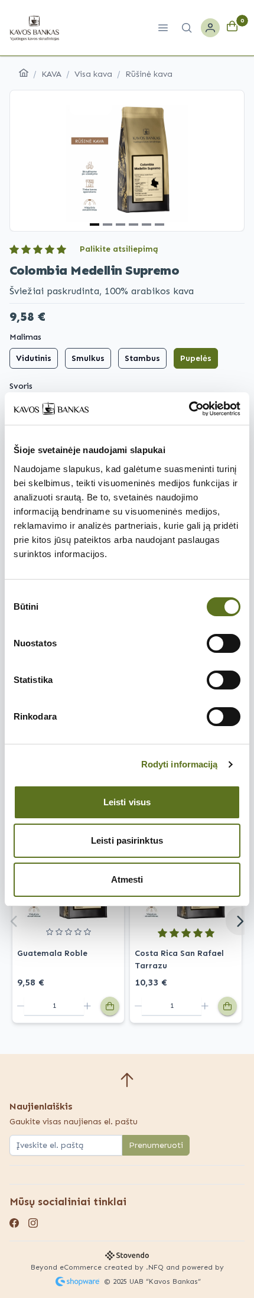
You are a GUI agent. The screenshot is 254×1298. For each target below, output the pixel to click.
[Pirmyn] (240, 921)
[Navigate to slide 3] (120, 224)
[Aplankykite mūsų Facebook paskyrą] (14, 1224)
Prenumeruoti (156, 1145)
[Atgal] (14, 921)
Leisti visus (127, 802)
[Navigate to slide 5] (146, 224)
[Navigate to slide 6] (159, 224)
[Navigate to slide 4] (133, 224)
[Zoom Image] (127, 160)
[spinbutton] (54, 1006)
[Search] (186, 27)
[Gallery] (127, 161)
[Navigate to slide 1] (94, 224)
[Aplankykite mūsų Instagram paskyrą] (33, 1224)
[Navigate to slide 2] (107, 224)
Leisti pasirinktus (127, 840)
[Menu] (163, 27)
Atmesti (127, 879)
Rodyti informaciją (179, 764)
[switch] (223, 643)
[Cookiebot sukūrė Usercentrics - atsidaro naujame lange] (188, 409)
